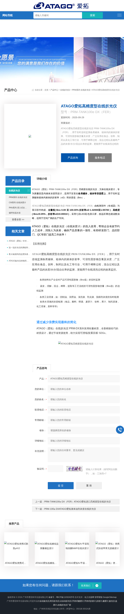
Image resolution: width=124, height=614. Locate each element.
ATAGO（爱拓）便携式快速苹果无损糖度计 (108, 563)
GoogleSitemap (110, 597)
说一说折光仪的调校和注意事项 (20, 247)
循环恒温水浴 (15, 213)
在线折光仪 (65, 90)
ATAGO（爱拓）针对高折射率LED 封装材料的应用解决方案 (20, 241)
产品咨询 (73, 157)
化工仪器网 (89, 597)
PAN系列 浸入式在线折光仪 (20, 208)
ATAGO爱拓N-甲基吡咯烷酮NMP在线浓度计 (77, 563)
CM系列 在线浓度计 (17, 202)
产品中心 (54, 90)
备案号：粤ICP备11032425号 (61, 597)
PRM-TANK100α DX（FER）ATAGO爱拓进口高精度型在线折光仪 (77, 501)
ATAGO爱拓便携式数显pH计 (16, 563)
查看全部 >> (18, 219)
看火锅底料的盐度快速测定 (20, 254)
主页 (46, 90)
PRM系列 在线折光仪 (81, 90)
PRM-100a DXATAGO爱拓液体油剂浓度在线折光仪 (70, 509)
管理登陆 (98, 597)
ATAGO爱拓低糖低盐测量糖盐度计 (47, 563)
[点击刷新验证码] (74, 469)
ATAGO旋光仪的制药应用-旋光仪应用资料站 (20, 261)
